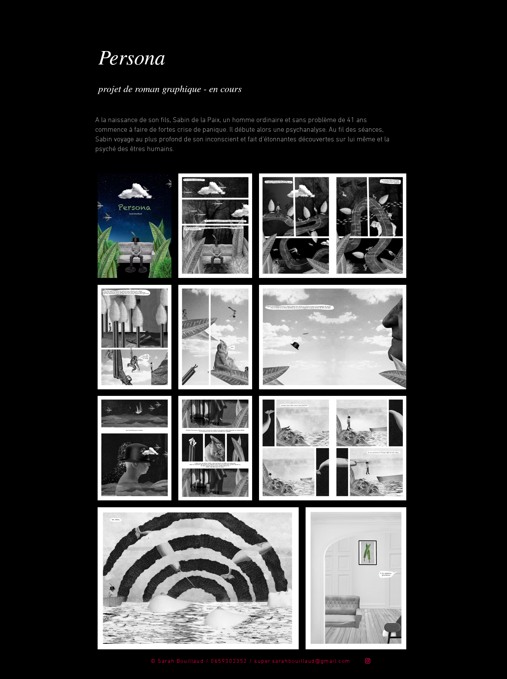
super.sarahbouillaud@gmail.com (302, 661)
